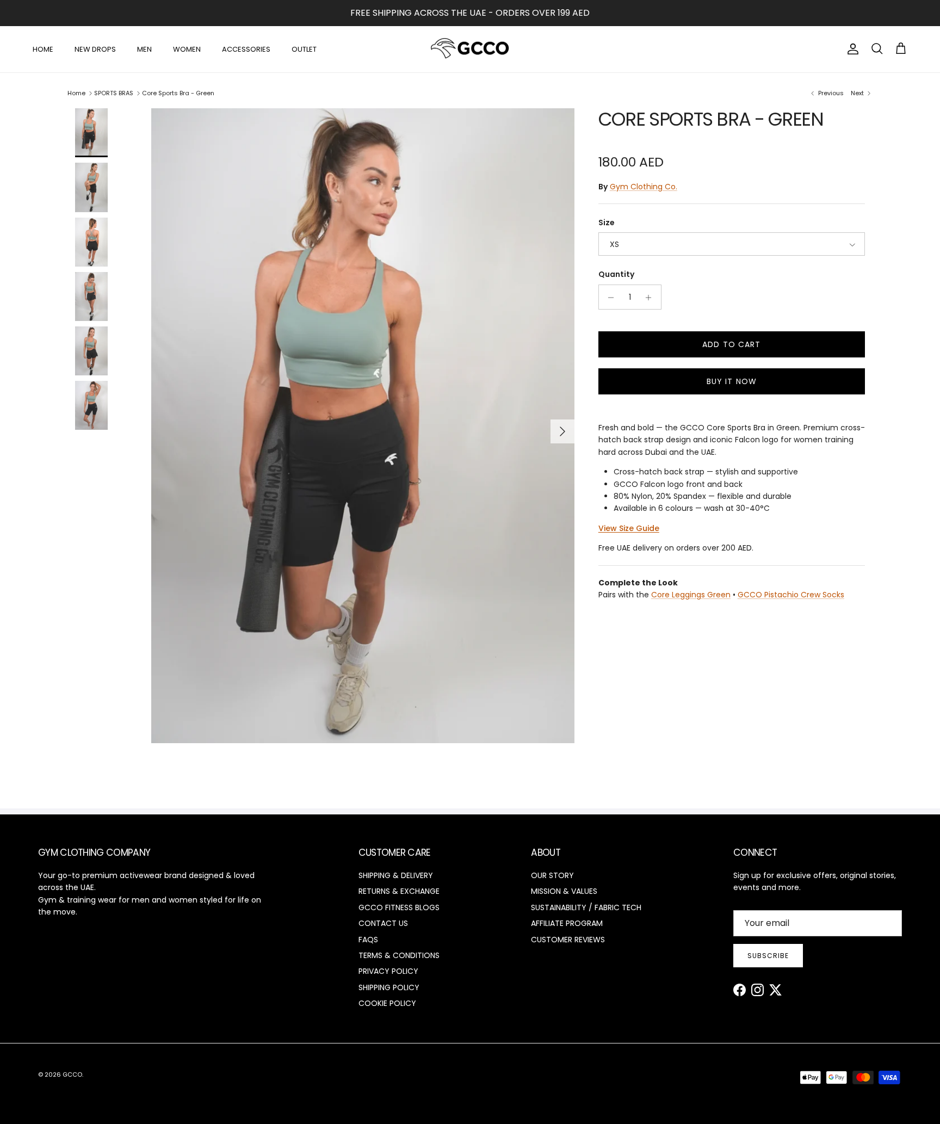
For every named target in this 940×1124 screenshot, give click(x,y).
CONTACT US (383, 923)
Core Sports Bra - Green (178, 93)
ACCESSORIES (246, 49)
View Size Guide (628, 528)
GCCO (72, 1074)
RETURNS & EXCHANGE (399, 891)
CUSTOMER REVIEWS (568, 939)
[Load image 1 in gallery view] (362, 425)
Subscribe (768, 955)
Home (76, 93)
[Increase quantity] (651, 298)
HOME (43, 49)
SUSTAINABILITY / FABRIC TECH (586, 907)
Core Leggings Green (691, 595)
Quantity (616, 275)
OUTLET (304, 49)
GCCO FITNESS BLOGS (399, 907)
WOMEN (187, 49)
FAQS (368, 939)
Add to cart (731, 344)
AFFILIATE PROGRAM (567, 923)
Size (606, 223)
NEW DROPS (95, 49)
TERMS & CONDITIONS (399, 955)
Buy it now (732, 381)
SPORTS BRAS (113, 93)
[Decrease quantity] (608, 298)
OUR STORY (552, 875)
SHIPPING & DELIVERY (395, 875)
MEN (144, 49)
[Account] (850, 48)
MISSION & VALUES (564, 891)
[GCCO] (470, 49)
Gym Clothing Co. (643, 186)
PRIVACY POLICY (388, 971)
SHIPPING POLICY (388, 987)
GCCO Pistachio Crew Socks (791, 595)
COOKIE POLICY (387, 1003)
